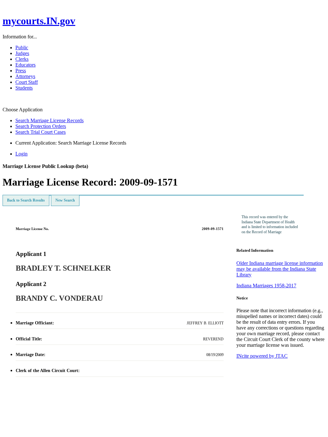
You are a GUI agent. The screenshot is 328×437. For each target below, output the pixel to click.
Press (20, 70)
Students (24, 88)
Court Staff (26, 82)
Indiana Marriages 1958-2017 (266, 285)
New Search (65, 200)
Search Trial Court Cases (40, 132)
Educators (25, 65)
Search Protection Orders (40, 126)
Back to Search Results (26, 200)
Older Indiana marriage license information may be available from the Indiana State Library (279, 268)
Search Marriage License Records (49, 120)
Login (21, 153)
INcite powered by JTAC (262, 356)
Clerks (22, 59)
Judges (22, 53)
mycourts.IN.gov (39, 21)
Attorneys (25, 76)
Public (21, 47)
